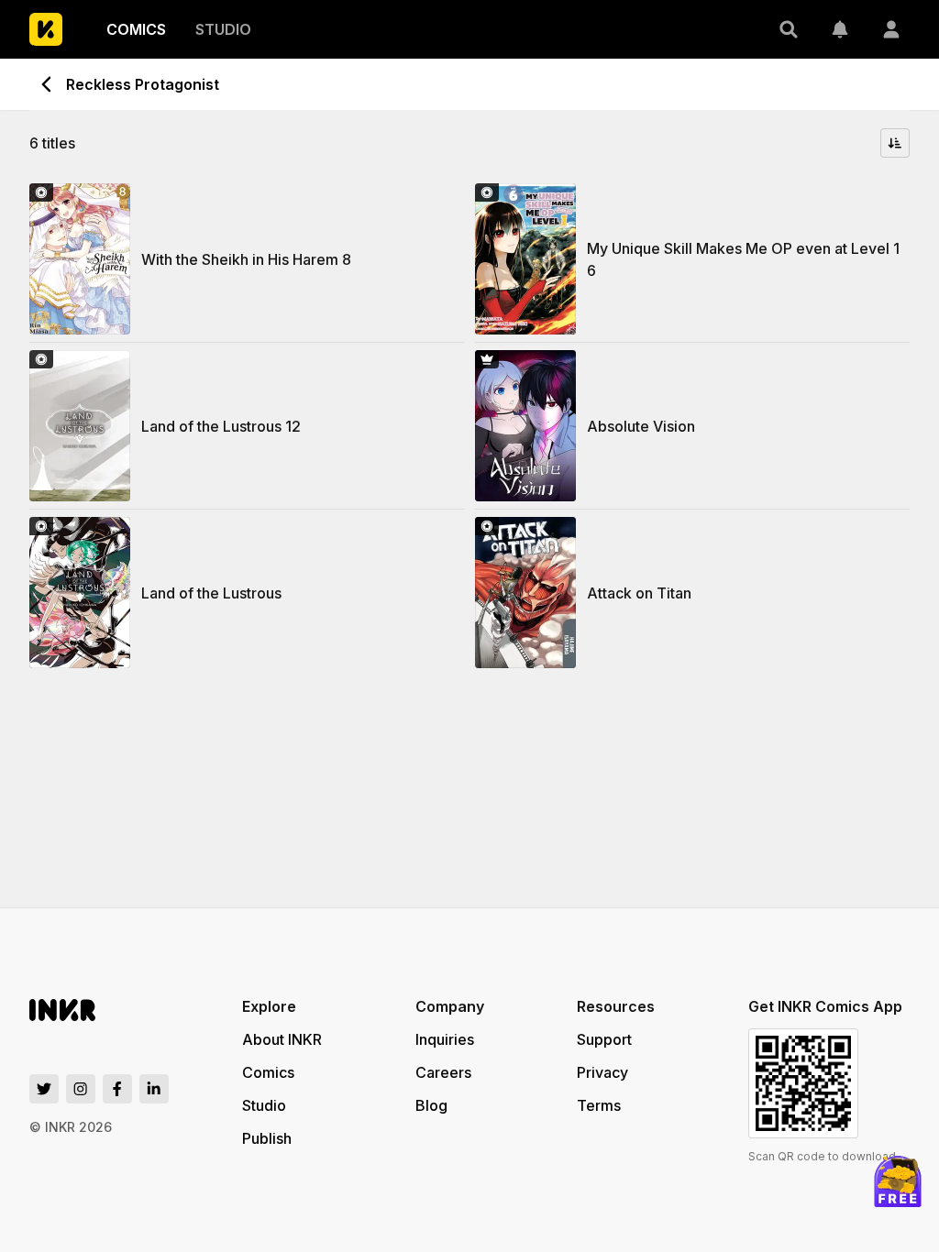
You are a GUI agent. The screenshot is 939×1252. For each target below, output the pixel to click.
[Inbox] (840, 29)
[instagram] (80, 1089)
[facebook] (117, 1089)
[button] (788, 29)
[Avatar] (891, 29)
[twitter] (44, 1089)
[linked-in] (154, 1089)
